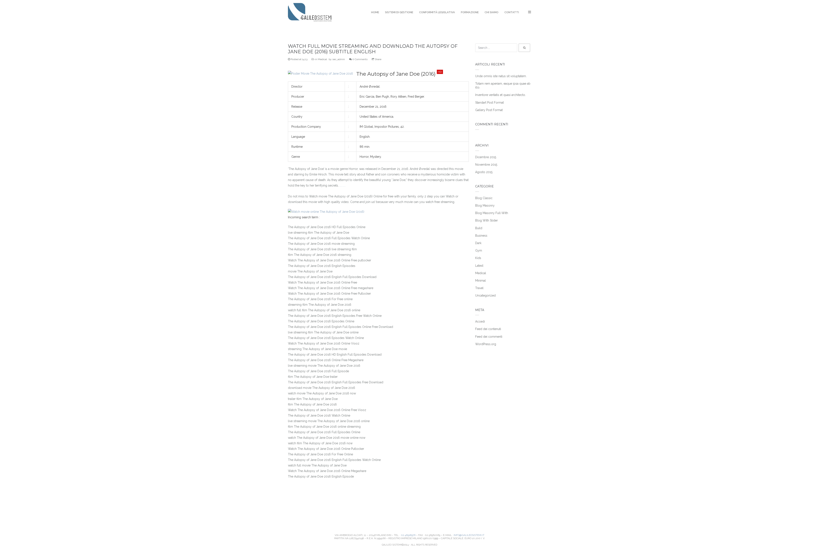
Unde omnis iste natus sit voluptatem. (501, 76)
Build (478, 228)
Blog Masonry (485, 205)
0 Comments (359, 59)
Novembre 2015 (486, 164)
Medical (322, 59)
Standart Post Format (489, 102)
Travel (479, 288)
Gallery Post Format (489, 110)
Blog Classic (483, 198)
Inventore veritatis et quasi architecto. (500, 95)
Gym (478, 250)
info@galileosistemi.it (469, 535)
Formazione (470, 12)
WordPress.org (485, 344)
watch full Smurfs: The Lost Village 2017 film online (342, 186)
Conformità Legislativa (437, 12)
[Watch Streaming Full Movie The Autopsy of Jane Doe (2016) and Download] (326, 211)
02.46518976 (408, 535)
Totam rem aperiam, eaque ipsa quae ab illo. (502, 85)
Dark (478, 243)
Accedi (480, 321)
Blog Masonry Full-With (491, 213)
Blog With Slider (486, 220)
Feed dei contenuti (488, 329)
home (375, 12)
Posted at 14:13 (298, 59)
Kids (478, 258)
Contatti (511, 12)
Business (481, 235)
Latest (479, 265)
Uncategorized (485, 295)
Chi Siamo (491, 12)
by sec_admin (337, 59)
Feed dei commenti (488, 336)
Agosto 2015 (483, 172)
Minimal (480, 280)
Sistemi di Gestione (399, 12)
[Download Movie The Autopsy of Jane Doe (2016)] (320, 73)
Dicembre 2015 (485, 157)
